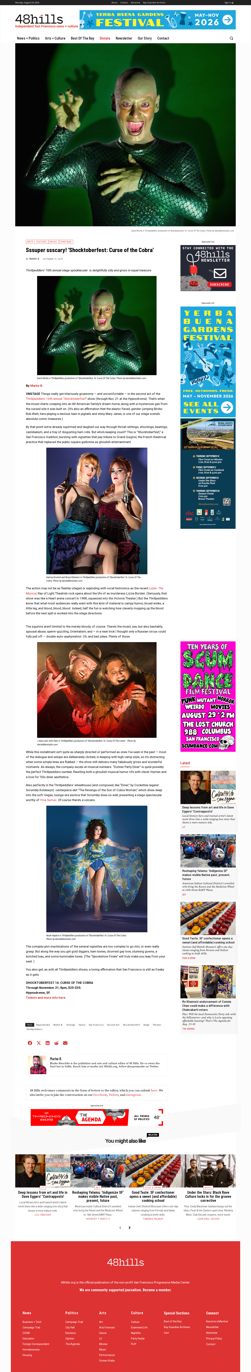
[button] (231, 38)
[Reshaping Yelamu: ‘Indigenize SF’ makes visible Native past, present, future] (208, 851)
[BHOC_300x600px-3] (208, 528)
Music (53, 241)
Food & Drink (189, 958)
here (154, 1090)
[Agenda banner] (97, 1125)
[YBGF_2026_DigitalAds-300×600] (208, 416)
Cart (166, 1332)
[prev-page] (120, 1228)
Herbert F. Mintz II (98, 1219)
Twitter (113, 1095)
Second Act (113, 1025)
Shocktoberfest (131, 1025)
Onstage (66, 241)
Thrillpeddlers (34, 1029)
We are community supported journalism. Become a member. (125, 1290)
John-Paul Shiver (208, 1219)
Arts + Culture (37, 241)
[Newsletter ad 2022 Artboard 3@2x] (208, 290)
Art (184, 894)
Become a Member (217, 1321)
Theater (157, 1025)
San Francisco (96, 1025)
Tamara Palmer (153, 1219)
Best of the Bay (173, 1321)
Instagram (133, 1095)
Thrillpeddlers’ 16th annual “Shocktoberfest (56, 399)
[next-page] (130, 1228)
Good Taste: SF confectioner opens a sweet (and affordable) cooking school (208, 940)
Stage (146, 1025)
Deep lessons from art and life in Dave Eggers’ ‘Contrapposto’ (208, 809)
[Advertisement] (208, 585)
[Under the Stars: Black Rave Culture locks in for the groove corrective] (208, 1170)
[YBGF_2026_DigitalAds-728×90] (158, 28)
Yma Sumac (48, 800)
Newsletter (212, 1327)
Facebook (100, 1095)
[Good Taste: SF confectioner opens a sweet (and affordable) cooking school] (208, 918)
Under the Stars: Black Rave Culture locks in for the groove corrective (208, 1196)
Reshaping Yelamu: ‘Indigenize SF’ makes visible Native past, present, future (206, 875)
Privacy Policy (214, 1338)
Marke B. (34, 259)
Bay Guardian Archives (177, 1327)
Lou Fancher (43, 1215)
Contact (210, 1344)
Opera (82, 1025)
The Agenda (188, 1028)
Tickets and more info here (45, 997)
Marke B (36, 385)
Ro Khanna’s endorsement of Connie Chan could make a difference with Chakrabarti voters (206, 1005)
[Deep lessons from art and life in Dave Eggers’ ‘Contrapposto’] (208, 787)
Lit (183, 827)
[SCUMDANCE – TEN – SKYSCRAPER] (208, 751)
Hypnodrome (43, 1025)
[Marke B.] (37, 1065)
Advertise (211, 1332)
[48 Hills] (47, 20)
